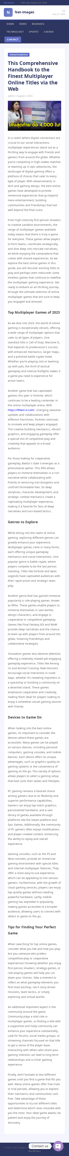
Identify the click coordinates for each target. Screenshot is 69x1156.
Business (38, 24)
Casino (49, 31)
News (23, 24)
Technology (15, 31)
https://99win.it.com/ (21, 410)
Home (10, 24)
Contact (13, 39)
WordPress (34, 1151)
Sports (34, 31)
